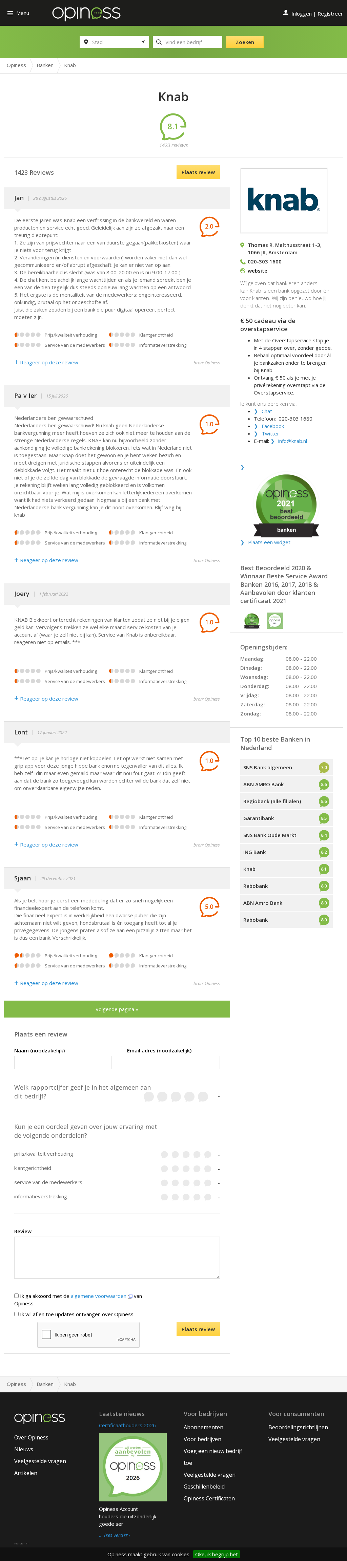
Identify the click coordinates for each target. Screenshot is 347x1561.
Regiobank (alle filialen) (272, 801)
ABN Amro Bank (262, 902)
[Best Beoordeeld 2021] (286, 501)
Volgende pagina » (117, 1009)
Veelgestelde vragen (40, 1461)
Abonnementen (203, 1427)
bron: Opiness (206, 363)
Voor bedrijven (202, 1439)
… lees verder (113, 1535)
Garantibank (258, 818)
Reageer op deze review (46, 362)
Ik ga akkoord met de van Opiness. (78, 1299)
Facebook (273, 426)
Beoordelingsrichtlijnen (298, 1427)
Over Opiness (31, 1437)
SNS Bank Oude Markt (270, 835)
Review (23, 1231)
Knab (249, 868)
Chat (267, 411)
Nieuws (23, 1449)
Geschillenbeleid (204, 1486)
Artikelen (25, 1473)
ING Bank (254, 852)
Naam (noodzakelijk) (39, 1050)
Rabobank (255, 885)
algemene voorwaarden (99, 1295)
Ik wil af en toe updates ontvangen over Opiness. (77, 1314)
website (257, 270)
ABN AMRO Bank (263, 784)
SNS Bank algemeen (267, 767)
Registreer (330, 13)
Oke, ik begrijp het (216, 1554)
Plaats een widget (269, 542)
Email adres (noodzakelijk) (159, 1050)
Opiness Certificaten (209, 1498)
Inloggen (301, 13)
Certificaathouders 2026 (127, 1425)
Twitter (270, 433)
